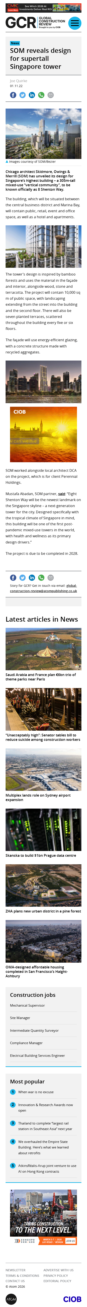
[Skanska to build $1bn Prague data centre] (43, 830)
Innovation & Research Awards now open (45, 1108)
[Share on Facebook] (13, 95)
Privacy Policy (56, 1275)
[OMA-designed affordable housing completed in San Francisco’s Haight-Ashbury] (43, 941)
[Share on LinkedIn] (32, 95)
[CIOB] (62, 1299)
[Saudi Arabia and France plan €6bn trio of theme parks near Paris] (43, 649)
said (61, 493)
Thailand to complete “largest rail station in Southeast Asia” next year (45, 1126)
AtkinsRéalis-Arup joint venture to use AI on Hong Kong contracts (47, 1168)
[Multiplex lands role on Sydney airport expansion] (43, 769)
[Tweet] (22, 95)
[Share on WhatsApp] (41, 95)
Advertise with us (59, 1270)
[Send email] (51, 95)
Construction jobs (33, 994)
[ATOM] (25, 1299)
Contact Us (15, 1281)
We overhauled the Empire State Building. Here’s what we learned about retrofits (43, 1147)
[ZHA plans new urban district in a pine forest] (43, 885)
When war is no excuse (36, 1092)
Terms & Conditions (22, 1275)
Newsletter (15, 1270)
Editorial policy (57, 1281)
